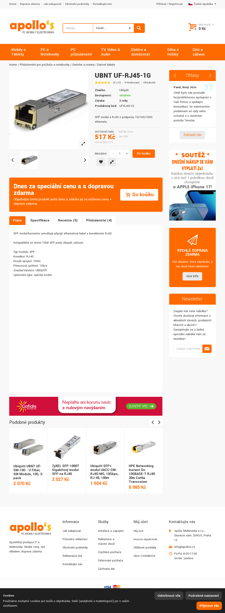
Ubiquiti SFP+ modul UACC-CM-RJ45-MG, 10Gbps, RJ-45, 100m (104, 472)
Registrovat (176, 4)
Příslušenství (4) (99, 220)
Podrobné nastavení (203, 595)
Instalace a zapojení (110, 531)
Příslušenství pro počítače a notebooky (44, 65)
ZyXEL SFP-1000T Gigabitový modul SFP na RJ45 (65, 470)
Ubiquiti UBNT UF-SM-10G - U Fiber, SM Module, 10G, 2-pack (28, 472)
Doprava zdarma (30, 4)
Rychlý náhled (28, 442)
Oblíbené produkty (145, 548)
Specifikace (39, 220)
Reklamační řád (72, 556)
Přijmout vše (209, 606)
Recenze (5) (68, 220)
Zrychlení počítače (109, 552)
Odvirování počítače (110, 561)
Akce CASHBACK (144, 556)
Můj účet (138, 531)
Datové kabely (106, 65)
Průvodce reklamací (75, 539)
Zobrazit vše (192, 135)
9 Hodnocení (132, 82)
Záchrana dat (106, 569)
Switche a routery (83, 65)
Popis (17, 220)
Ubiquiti (124, 90)
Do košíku (144, 153)
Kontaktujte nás (102, 4)
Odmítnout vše (169, 595)
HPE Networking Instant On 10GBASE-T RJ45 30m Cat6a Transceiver (142, 474)
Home (12, 4)
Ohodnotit (149, 82)
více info (192, 276)
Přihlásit (161, 4)
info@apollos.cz (184, 547)
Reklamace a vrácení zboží (106, 541)
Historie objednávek (145, 539)
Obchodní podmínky (77, 4)
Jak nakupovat (52, 4)
